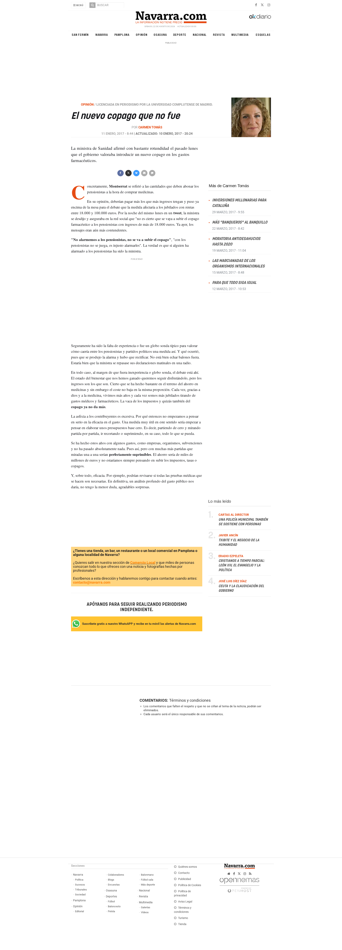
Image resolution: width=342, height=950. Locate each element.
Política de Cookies (189, 885)
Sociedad (80, 894)
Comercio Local (142, 562)
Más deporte (148, 884)
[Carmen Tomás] (249, 117)
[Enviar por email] (144, 172)
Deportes (111, 896)
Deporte (179, 34)
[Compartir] (120, 172)
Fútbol (111, 901)
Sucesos (80, 884)
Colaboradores (116, 874)
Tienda (182, 924)
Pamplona (121, 34)
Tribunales (81, 889)
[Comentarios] (152, 172)
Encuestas (114, 884)
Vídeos (145, 912)
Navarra (101, 34)
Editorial (79, 911)
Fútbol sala (147, 879)
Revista (219, 34)
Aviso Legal (185, 901)
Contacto (184, 873)
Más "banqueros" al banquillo (239, 222)
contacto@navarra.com (91, 582)
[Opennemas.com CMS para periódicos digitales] (239, 884)
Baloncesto (114, 906)
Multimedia (240, 34)
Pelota (111, 911)
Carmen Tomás (150, 127)
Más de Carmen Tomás (229, 186)
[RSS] (250, 874)
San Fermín (80, 34)
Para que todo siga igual (234, 283)
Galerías (145, 907)
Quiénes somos (187, 866)
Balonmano (147, 874)
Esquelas (263, 34)
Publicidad (184, 879)
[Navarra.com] (171, 16)
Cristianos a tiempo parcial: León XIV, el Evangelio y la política (241, 565)
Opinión (141, 34)
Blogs (111, 879)
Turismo (183, 918)
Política (79, 879)
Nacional (200, 34)
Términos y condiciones (190, 700)
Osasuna (160, 34)
